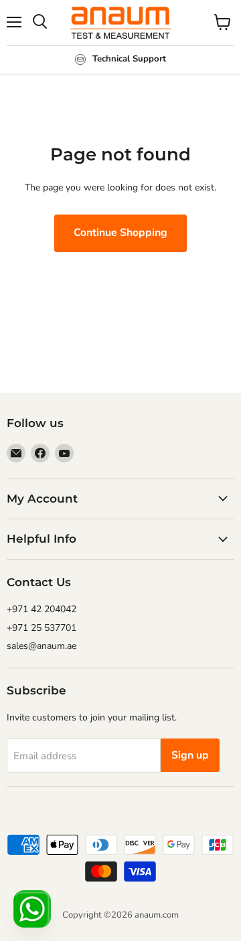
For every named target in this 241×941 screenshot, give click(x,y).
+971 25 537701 (41, 628)
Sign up (190, 755)
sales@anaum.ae (41, 646)
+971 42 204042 (41, 609)
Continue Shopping (120, 232)
